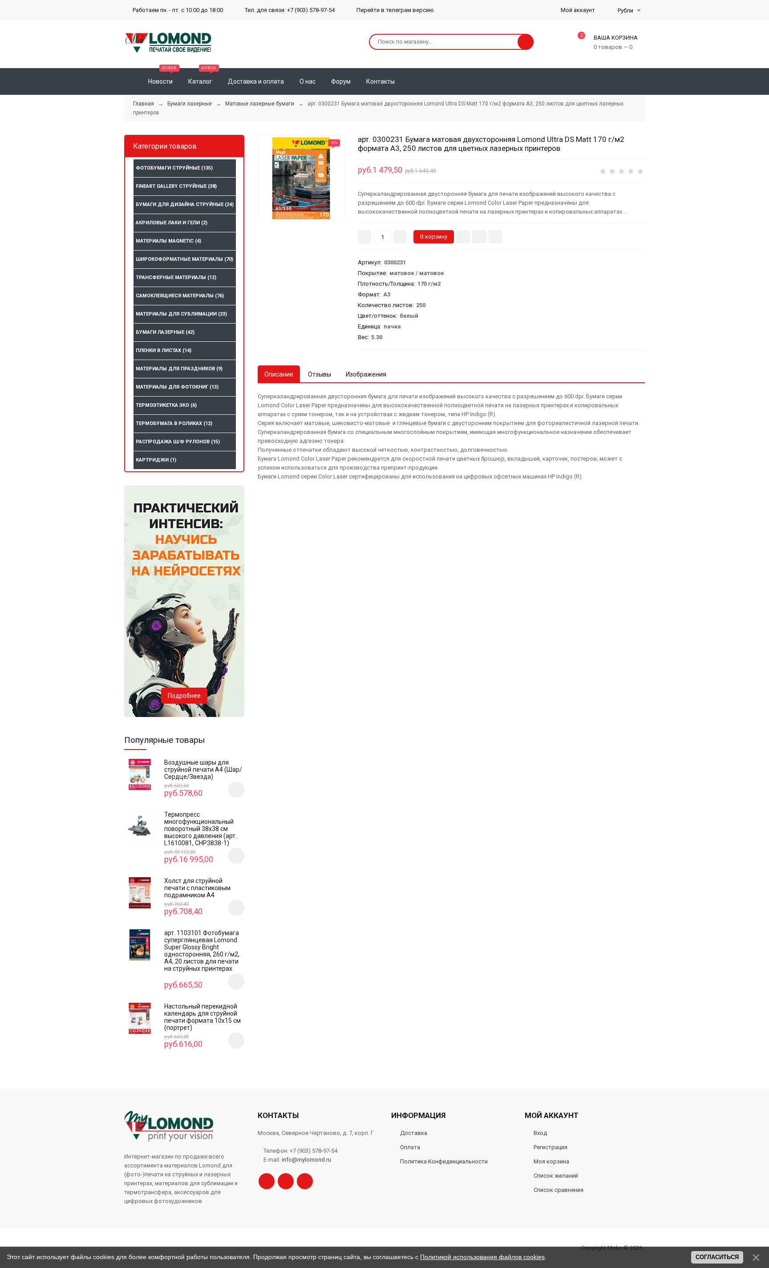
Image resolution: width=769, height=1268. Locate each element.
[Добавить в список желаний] (479, 236)
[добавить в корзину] (236, 790)
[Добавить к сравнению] (495, 236)
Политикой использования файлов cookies (482, 1256)
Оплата (410, 1147)
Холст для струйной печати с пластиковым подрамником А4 (197, 888)
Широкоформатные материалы (184, 259)
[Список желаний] (625, 81)
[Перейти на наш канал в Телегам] (267, 1181)
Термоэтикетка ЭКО (166, 405)
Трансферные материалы (176, 277)
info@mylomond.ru (306, 1159)
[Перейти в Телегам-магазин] (286, 1181)
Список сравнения (558, 1190)
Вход (540, 1133)
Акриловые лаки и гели (171, 223)
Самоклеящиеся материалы (180, 296)
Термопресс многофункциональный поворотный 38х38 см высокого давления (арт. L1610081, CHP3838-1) (200, 829)
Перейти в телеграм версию (394, 10)
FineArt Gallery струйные (176, 186)
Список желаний (556, 1175)
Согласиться (717, 1257)
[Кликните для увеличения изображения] (301, 178)
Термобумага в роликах (174, 423)
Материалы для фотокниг (177, 387)
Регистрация (550, 1147)
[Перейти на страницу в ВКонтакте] (305, 1181)
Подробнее (184, 695)
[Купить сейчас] (463, 236)
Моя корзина (551, 1161)
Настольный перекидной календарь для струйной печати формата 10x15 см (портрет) (202, 1017)
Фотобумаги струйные (174, 168)
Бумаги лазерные (165, 332)
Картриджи (156, 460)
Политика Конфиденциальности (444, 1161)
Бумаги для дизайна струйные (185, 204)
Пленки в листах (163, 350)
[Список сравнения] (641, 81)
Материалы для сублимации (181, 314)
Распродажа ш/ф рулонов (178, 442)
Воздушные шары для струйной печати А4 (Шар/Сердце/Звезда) (203, 769)
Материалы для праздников (179, 369)
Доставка (413, 1133)
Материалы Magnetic (168, 241)
